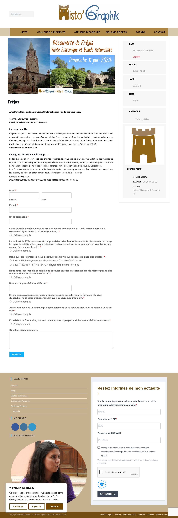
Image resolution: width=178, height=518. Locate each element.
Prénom (12, 200)
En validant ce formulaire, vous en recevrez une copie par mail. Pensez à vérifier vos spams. (60, 320)
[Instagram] (24, 427)
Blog (13, 391)
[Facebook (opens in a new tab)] (155, 14)
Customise (18, 506)
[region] (36, 497)
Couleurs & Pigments (20, 401)
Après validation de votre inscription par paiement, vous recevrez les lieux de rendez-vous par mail (60, 309)
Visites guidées (142, 119)
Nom (12, 190)
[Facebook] (15, 427)
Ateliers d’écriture (19, 406)
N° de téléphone (19, 216)
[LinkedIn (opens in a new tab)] (166, 14)
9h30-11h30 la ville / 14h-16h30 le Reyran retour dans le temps (46, 264)
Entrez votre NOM (106, 419)
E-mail (13, 205)
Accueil (14, 386)
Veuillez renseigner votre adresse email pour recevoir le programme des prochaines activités (126, 403)
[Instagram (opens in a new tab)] (160, 14)
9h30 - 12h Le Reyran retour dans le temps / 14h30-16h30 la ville (47, 260)
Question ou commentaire (23, 330)
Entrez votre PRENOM (109, 433)
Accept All (54, 506)
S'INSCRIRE (107, 494)
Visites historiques (19, 396)
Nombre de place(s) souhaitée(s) (28, 283)
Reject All (36, 506)
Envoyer (16, 354)
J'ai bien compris (22, 235)
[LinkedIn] (32, 427)
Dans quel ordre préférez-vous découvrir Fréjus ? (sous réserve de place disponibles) (57, 256)
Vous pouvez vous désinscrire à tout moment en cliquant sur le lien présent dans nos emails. (127, 461)
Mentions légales (106, 515)
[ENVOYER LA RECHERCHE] (31, 14)
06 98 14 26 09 (150, 182)
